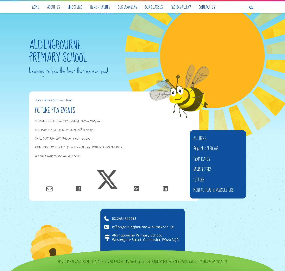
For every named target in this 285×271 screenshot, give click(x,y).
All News (67, 100)
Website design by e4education (208, 262)
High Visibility (119, 262)
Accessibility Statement (92, 262)
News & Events (52, 100)
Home (38, 100)
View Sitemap (66, 262)
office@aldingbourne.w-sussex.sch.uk (143, 227)
